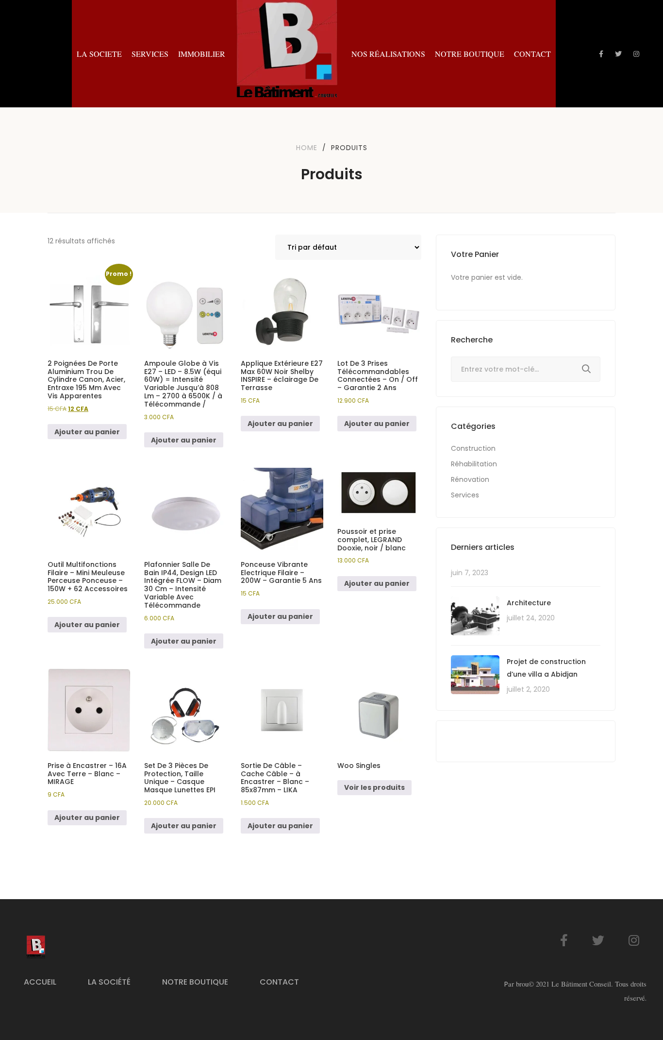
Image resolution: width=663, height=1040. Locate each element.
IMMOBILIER (201, 54)
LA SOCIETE (99, 54)
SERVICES (150, 54)
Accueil (40, 982)
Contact (279, 982)
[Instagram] (634, 940)
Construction (473, 448)
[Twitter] (598, 940)
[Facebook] (564, 940)
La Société (109, 982)
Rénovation (470, 479)
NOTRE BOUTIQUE (469, 54)
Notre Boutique (195, 982)
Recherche (586, 369)
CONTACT (532, 54)
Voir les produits (374, 787)
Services (465, 495)
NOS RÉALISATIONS (388, 54)
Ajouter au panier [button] (87, 432)
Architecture (529, 603)
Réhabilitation (474, 464)
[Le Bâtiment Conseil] (288, 53)
